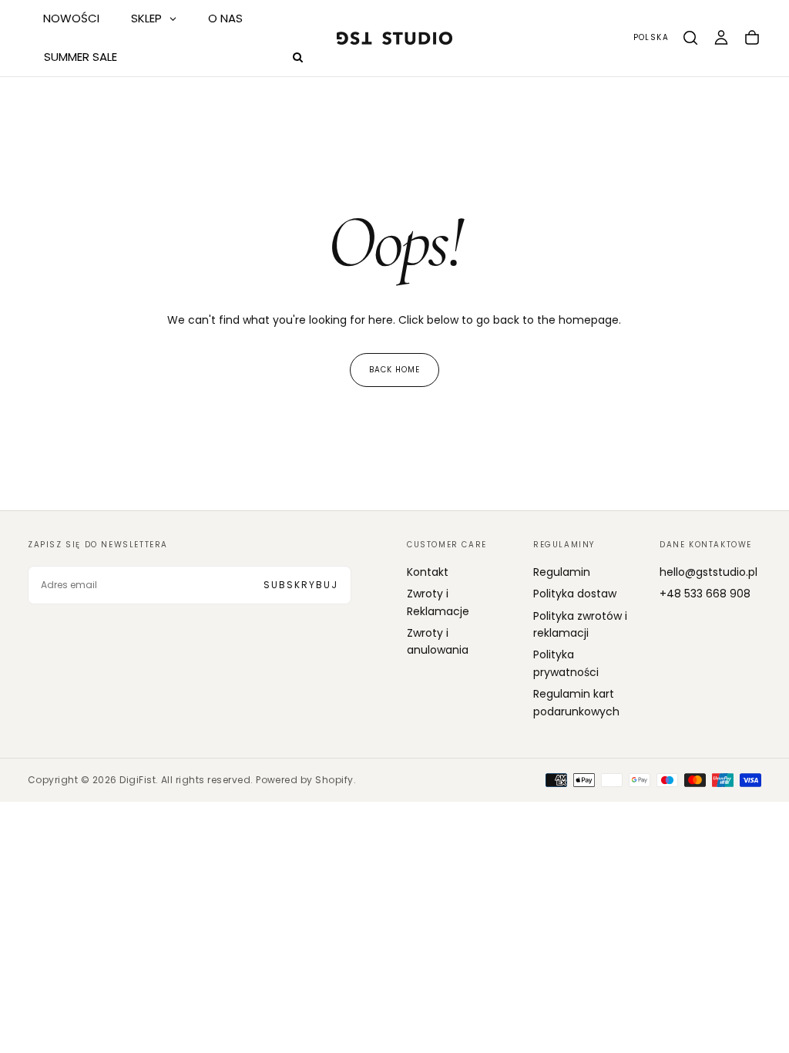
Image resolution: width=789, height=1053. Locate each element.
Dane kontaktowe (706, 544)
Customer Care (447, 544)
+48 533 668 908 (705, 593)
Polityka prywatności (566, 663)
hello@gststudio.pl (708, 572)
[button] (651, 38)
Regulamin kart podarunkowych (576, 702)
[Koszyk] (752, 37)
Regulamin (561, 572)
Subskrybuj (301, 584)
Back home (394, 369)
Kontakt (427, 572)
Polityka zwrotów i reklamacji (580, 624)
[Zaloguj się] (721, 37)
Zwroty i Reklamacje (438, 602)
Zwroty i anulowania (437, 641)
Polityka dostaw (574, 593)
